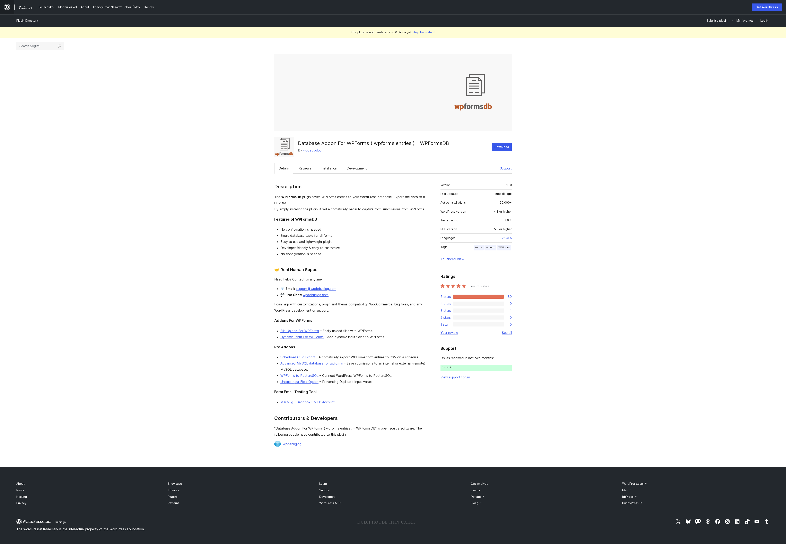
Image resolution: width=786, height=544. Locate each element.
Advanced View (452, 259)
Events (475, 490)
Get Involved (479, 483)
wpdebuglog (312, 150)
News (20, 490)
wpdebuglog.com (316, 295)
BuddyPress (632, 503)
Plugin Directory (27, 20)
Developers (327, 496)
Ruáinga (60, 522)
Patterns (173, 503)
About (20, 483)
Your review (449, 333)
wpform (490, 247)
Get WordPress (767, 7)
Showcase (175, 483)
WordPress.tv (330, 503)
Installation (329, 168)
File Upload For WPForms (299, 331)
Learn (323, 483)
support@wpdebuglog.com (316, 289)
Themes (173, 490)
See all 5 (506, 238)
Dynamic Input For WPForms (302, 337)
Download (502, 147)
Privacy (21, 503)
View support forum (455, 377)
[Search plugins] (60, 46)
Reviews (304, 168)
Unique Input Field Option (299, 382)
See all (507, 333)
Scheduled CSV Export (297, 357)
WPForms (504, 247)
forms (478, 247)
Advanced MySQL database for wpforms (311, 363)
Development (357, 168)
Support (506, 168)
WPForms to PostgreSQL (299, 376)
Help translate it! (424, 32)
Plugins (172, 496)
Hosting (21, 496)
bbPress (629, 496)
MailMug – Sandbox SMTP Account (307, 402)
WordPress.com (634, 483)
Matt (627, 490)
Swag (476, 503)
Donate (477, 496)
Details (284, 168)
